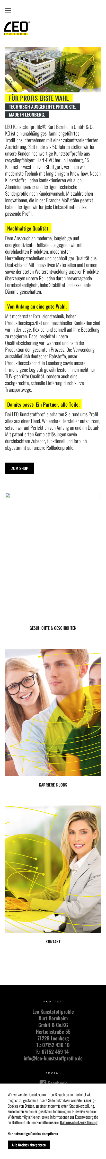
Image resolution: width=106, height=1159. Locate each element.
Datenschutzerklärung (79, 1122)
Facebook (57, 1083)
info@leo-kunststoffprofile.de (53, 1058)
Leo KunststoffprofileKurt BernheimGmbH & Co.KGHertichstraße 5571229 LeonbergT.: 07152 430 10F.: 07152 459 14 (53, 1031)
